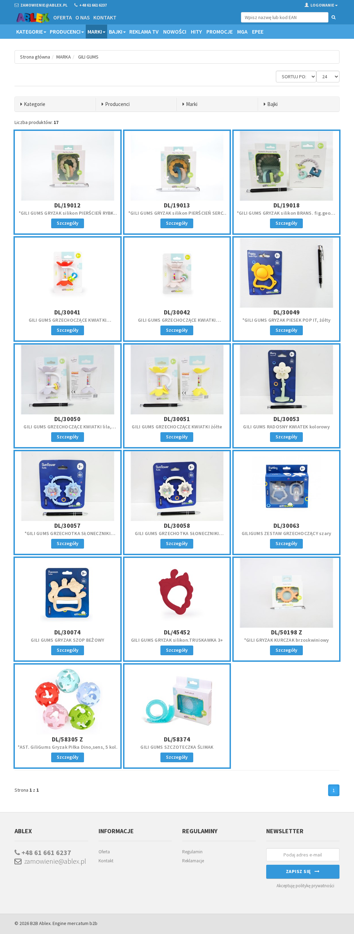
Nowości (174, 31)
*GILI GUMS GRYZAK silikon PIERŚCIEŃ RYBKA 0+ (68, 216)
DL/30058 (177, 526)
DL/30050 (67, 419)
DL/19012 (67, 205)
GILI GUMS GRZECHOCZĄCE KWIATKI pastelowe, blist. (177, 323)
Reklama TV (144, 31)
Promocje (219, 31)
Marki (94, 31)
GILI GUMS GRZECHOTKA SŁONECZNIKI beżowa (177, 536)
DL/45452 (177, 632)
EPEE (257, 31)
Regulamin (192, 852)
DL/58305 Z (67, 739)
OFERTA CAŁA (32, 47)
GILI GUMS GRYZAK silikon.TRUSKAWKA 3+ (177, 640)
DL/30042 (177, 312)
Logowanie (322, 5)
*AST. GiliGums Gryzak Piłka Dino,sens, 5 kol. (68, 747)
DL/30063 (286, 526)
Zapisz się (300, 871)
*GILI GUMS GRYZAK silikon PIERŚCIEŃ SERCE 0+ (177, 216)
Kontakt (105, 17)
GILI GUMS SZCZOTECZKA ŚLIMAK (176, 747)
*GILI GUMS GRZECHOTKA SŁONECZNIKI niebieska (68, 536)
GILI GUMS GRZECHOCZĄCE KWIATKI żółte (177, 427)
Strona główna (35, 57)
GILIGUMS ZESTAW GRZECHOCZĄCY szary (287, 533)
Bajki (115, 31)
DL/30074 (67, 632)
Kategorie (29, 31)
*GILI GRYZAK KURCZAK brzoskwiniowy (286, 640)
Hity (196, 31)
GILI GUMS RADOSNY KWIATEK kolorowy (286, 427)
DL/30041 (67, 312)
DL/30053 (286, 419)
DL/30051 (177, 419)
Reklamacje (193, 861)
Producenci (65, 31)
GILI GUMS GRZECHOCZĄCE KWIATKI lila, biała (67, 430)
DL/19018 (286, 205)
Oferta (62, 17)
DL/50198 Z (286, 632)
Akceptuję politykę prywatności (305, 886)
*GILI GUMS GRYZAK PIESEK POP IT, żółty (286, 320)
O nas (82, 17)
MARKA (63, 57)
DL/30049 (286, 312)
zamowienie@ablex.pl (53, 861)
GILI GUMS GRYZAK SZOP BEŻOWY (67, 640)
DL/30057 (67, 526)
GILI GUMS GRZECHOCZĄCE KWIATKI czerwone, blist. (68, 323)
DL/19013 (177, 205)
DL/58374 (177, 739)
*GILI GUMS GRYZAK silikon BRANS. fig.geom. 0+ (286, 216)
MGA (242, 31)
